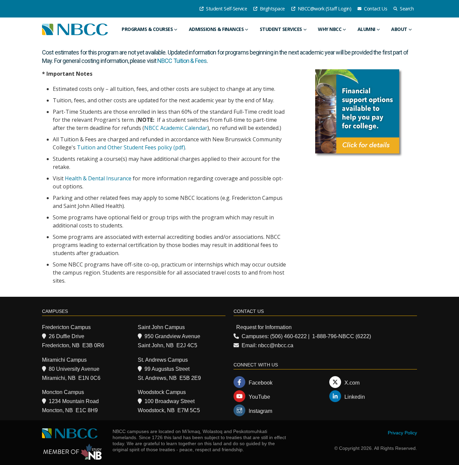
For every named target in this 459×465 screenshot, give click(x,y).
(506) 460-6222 (288, 336)
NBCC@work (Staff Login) (323, 8)
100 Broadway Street (169, 401)
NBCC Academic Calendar (175, 128)
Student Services (281, 29)
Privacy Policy (402, 432)
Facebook (261, 383)
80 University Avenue (74, 369)
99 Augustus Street (167, 369)
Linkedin (354, 397)
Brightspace (272, 8)
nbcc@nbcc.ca (275, 345)
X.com (352, 383)
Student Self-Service (226, 8)
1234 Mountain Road (74, 401)
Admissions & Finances (216, 29)
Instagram (260, 411)
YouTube (259, 397)
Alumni (366, 29)
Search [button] (406, 8)
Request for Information (264, 327)
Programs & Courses (147, 29)
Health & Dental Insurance (98, 178)
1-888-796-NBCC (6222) (341, 336)
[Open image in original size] (357, 111)
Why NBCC (329, 29)
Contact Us (375, 8)
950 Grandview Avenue (172, 336)
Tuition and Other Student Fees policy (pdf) (131, 147)
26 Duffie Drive (66, 336)
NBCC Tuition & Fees (182, 60)
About (399, 29)
